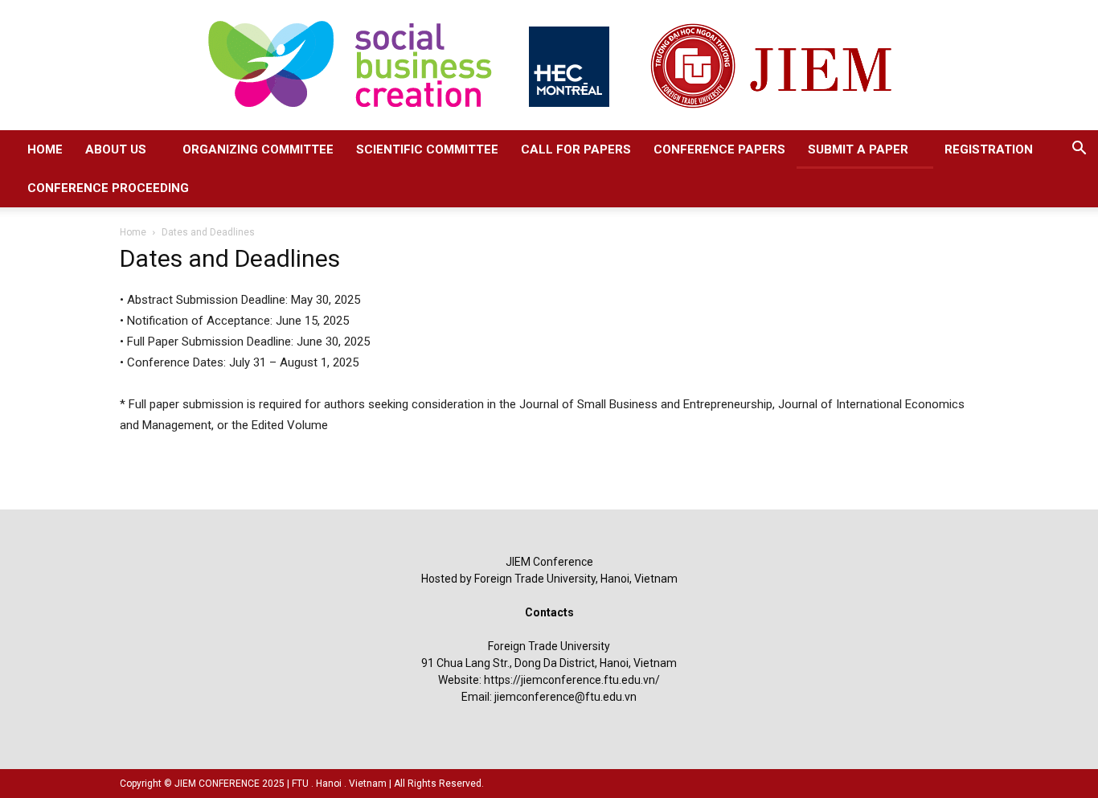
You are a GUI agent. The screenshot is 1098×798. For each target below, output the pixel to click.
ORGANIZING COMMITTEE (258, 149)
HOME (45, 149)
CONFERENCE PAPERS (719, 149)
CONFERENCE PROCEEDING (108, 188)
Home (133, 232)
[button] (1078, 150)
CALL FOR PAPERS (576, 149)
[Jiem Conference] (549, 65)
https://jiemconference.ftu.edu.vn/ (572, 679)
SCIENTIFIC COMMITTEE (427, 149)
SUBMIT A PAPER (858, 149)
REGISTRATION (988, 149)
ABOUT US (115, 149)
